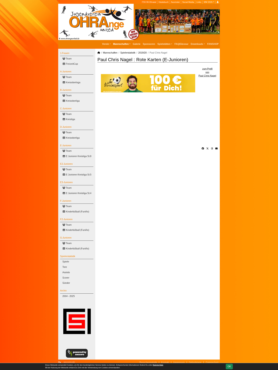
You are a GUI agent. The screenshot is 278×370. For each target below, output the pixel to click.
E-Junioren (65, 145)
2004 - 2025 (68, 296)
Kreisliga (70, 119)
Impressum (179, 362)
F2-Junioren (66, 219)
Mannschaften (121, 44)
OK (229, 366)
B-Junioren (65, 90)
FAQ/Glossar (181, 44)
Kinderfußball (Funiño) (77, 211)
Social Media (188, 2)
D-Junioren (66, 127)
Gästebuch (164, 2)
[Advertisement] (157, 119)
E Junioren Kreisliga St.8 (78, 156)
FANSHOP (213, 44)
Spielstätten (163, 44)
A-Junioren (65, 71)
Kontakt (165, 362)
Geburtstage (195, 362)
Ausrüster (175, 2)
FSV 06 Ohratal (149, 2)
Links (198, 2)
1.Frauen (64, 53)
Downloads (197, 44)
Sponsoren (149, 44)
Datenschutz (212, 362)
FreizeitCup (71, 64)
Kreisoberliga (72, 101)
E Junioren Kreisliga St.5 (78, 174)
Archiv (63, 290)
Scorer (65, 277)
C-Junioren (66, 108)
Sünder (66, 283)
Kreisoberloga (72, 82)
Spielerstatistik (67, 256)
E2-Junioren (66, 164)
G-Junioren (66, 237)
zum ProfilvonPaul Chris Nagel (207, 72)
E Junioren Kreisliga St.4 (78, 193)
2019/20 (142, 52)
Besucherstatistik (148, 362)
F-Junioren (65, 201)
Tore (64, 267)
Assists (66, 272)
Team (68, 58)
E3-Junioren (66, 182)
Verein (105, 44)
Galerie (136, 44)
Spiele (65, 261)
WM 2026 (208, 2)
